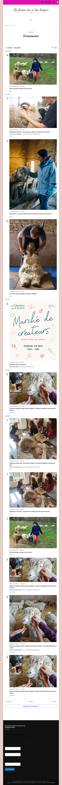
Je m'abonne (10, 769)
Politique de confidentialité (48, 782)
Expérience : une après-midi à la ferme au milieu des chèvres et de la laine (30, 214)
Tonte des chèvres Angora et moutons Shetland (23, 294)
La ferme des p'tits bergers (31, 10)
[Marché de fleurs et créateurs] (33, 331)
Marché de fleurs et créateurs (17, 364)
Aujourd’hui (31, 701)
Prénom (7, 751)
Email (7, 761)
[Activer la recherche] (53, 2)
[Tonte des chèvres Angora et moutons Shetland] (33, 254)
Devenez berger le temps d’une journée (20, 88)
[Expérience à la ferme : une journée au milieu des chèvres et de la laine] (33, 112)
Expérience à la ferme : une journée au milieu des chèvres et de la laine (29, 132)
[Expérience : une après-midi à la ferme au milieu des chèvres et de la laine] (33, 174)
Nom (6, 757)
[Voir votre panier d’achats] (56, 2)
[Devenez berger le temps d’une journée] (33, 69)
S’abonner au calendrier (30, 706)
